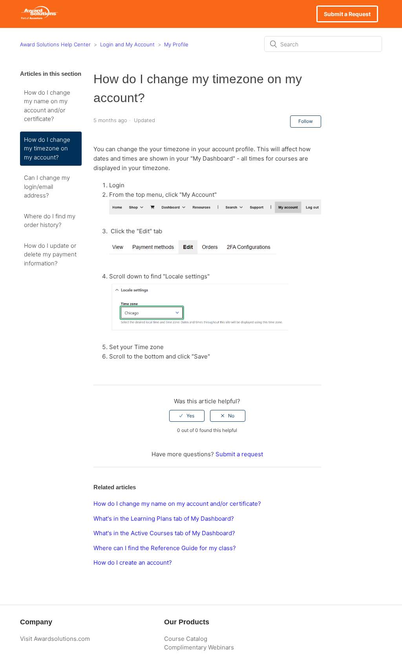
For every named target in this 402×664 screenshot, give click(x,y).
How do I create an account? (132, 562)
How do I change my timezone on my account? (47, 148)
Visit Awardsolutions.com (55, 638)
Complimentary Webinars (199, 647)
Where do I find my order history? (49, 220)
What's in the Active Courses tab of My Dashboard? (164, 533)
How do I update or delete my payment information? (50, 254)
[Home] (39, 18)
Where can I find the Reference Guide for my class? (164, 548)
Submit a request (239, 454)
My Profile (176, 44)
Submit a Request (347, 14)
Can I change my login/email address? (47, 186)
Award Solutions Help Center (55, 44)
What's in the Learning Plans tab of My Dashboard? (163, 518)
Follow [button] (305, 121)
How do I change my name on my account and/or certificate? (47, 106)
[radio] (187, 416)
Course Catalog (185, 638)
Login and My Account (127, 44)
